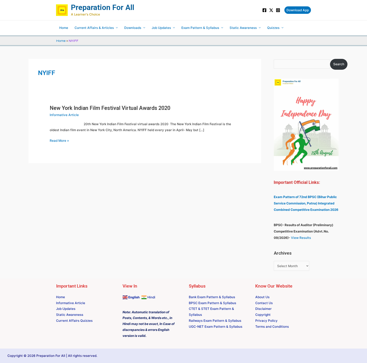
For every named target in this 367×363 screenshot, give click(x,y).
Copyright (263, 315)
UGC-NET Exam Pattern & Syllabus (215, 327)
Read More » (59, 141)
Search (338, 64)
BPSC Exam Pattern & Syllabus (212, 303)
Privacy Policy (266, 321)
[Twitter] (271, 10)
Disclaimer (263, 309)
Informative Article (64, 115)
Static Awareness (243, 28)
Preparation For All (102, 7)
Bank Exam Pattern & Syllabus (212, 297)
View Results (301, 238)
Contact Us (264, 303)
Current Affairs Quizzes (74, 321)
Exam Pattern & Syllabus (200, 28)
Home (63, 28)
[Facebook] (264, 10)
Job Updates (161, 28)
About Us (262, 297)
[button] (297, 10)
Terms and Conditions (272, 327)
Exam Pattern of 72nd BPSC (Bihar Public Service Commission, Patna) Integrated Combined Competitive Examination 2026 (306, 203)
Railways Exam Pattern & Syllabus (215, 321)
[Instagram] (278, 10)
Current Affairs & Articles (94, 28)
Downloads (132, 28)
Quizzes (273, 28)
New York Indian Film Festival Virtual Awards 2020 (110, 108)
